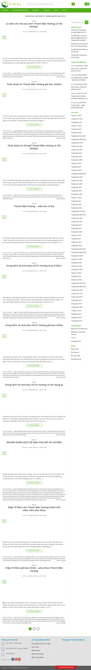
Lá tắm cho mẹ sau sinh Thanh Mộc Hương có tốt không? (34, 25)
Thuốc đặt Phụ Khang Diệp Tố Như (30, 560)
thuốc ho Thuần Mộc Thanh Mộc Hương (32, 136)
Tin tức (56, 10)
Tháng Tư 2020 (76, 273)
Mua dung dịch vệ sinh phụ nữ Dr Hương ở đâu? (19, 375)
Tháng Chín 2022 (76, 180)
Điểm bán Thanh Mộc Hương (78, 333)
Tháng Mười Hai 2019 (78, 283)
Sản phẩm (35, 10)
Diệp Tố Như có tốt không (24, 557)
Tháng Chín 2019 (76, 294)
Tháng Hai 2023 (76, 170)
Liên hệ (64, 10)
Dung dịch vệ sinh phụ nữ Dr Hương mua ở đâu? (34, 265)
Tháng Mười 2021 (77, 218)
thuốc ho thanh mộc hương (43, 134)
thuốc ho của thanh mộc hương (27, 134)
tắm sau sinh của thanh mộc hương (36, 75)
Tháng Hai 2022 (76, 204)
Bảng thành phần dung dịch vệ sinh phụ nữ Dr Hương (31, 431)
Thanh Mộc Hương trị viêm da (10, 254)
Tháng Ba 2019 (76, 314)
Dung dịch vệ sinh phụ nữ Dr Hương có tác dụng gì (34, 384)
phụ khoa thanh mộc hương (52, 375)
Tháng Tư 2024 (76, 126)
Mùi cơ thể (35, 647)
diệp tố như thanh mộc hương (57, 557)
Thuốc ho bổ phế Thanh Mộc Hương (41, 195)
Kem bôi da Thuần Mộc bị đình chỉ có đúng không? (79, 45)
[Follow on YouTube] (19, 659)
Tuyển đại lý (46, 10)
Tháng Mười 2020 (77, 256)
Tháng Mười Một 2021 (78, 215)
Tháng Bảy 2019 (76, 300)
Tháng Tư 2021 (76, 235)
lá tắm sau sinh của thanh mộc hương (17, 75)
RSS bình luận (75, 356)
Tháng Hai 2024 (76, 133)
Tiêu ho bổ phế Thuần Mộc (52, 197)
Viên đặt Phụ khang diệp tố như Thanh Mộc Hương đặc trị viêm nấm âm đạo (26, 500)
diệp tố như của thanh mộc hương (40, 557)
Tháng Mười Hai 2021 (78, 211)
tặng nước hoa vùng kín (13, 377)
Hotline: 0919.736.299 (66, 667)
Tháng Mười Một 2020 (78, 252)
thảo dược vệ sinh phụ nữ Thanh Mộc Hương (14, 435)
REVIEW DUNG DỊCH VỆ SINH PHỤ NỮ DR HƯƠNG (34, 442)
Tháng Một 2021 (76, 246)
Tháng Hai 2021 (76, 242)
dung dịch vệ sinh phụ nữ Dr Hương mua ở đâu (40, 314)
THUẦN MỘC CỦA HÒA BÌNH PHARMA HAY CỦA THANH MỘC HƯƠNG (79, 38)
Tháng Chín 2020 (76, 259)
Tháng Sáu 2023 (76, 157)
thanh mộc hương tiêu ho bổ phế (40, 132)
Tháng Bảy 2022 (76, 187)
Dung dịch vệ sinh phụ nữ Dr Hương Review (31, 494)
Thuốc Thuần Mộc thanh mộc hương (47, 256)
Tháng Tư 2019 (76, 311)
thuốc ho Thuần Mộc (15, 136)
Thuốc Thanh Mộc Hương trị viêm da (12, 256)
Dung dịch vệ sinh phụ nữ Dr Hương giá (47, 372)
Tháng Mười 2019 (77, 290)
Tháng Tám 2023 (76, 150)
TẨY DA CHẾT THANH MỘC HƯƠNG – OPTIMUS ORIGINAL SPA (79, 95)
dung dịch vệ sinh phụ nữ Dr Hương (53, 312)
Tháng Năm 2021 (77, 232)
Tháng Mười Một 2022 (78, 174)
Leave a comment (61, 77)
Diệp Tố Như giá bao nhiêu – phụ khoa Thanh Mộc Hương (34, 569)
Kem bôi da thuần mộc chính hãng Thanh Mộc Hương (31, 253)
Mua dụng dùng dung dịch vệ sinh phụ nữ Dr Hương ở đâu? (32, 318)
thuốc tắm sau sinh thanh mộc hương (12, 77)
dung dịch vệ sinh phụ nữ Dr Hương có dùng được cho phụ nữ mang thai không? (33, 492)
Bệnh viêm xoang (37, 654)
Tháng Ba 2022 (76, 201)
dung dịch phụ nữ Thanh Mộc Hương (41, 491)
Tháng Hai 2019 (76, 317)
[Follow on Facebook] (12, 659)
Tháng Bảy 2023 (76, 153)
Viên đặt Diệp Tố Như (45, 560)
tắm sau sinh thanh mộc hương (54, 75)
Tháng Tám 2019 (76, 297)
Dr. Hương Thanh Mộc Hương (25, 312)
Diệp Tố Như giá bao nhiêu (56, 617)
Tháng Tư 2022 (76, 198)
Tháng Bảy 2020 (76, 263)
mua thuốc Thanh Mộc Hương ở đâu (55, 253)
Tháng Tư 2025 (76, 115)
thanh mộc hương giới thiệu (20, 10)
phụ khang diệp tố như (38, 375)
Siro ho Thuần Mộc (26, 132)
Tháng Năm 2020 (77, 269)
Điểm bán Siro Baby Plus (79, 329)
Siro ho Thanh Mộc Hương (14, 132)
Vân (45, 31)
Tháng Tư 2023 (76, 163)
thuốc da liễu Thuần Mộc (56, 254)
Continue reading (34, 67)
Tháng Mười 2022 (77, 177)
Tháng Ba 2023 (76, 167)
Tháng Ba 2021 (76, 239)
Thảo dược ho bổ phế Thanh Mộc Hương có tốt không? (34, 147)
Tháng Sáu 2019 (76, 304)
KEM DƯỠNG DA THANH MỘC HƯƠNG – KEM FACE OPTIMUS (79, 77)
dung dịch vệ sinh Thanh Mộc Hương (18, 496)
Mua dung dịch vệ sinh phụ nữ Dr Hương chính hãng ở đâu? (44, 496)
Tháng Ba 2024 (76, 129)
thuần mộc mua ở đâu (43, 254)
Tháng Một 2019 (76, 321)
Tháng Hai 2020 (76, 280)
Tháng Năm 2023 (77, 160)
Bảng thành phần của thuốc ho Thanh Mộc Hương (30, 131)
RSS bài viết (75, 352)
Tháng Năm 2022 (77, 194)
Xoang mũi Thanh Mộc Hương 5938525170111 (78, 31)
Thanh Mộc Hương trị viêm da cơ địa (28, 254)
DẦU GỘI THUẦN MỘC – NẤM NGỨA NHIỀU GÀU (78, 105)
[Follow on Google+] (16, 659)
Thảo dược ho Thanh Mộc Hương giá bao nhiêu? (34, 84)
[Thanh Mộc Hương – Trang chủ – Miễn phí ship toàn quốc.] (12, 4)
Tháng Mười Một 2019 (78, 287)
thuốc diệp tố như (52, 621)
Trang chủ (5, 10)
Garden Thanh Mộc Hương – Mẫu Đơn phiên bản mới (79, 68)
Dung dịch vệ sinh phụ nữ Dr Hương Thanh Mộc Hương (36, 316)
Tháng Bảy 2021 (76, 225)
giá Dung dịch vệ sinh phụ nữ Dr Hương (32, 373)
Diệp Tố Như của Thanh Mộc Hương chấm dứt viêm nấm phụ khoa (34, 509)
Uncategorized (76, 341)
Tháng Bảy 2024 (76, 122)
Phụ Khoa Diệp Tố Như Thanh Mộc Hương (45, 558)
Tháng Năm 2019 (77, 307)
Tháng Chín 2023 (76, 146)
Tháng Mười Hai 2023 (78, 136)
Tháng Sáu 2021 (76, 228)
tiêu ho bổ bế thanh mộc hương (36, 197)
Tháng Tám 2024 (76, 119)
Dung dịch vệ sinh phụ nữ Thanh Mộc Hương (38, 433)
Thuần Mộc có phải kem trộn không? (79, 56)
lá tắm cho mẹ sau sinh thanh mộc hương (28, 73)
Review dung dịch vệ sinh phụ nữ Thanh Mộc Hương (35, 498)
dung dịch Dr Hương (38, 312)
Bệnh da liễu (36, 650)
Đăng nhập (74, 349)
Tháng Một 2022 (76, 208)
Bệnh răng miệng (37, 657)
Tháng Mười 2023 (77, 143)
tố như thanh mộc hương (13, 623)
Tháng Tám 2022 (76, 184)
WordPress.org (76, 359)
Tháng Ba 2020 (76, 276)
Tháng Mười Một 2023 (78, 139)
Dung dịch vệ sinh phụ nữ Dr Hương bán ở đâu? (15, 314)
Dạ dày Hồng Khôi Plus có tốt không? (79, 50)
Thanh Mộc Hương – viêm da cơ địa (34, 206)
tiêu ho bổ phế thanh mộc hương (51, 136)
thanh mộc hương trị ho (55, 132)
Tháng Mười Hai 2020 (78, 249)
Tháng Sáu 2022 (76, 191)
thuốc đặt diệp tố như (14, 560)
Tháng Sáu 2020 (76, 266)
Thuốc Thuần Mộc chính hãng (30, 256)
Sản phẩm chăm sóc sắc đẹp (41, 644)
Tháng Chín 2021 (76, 222)
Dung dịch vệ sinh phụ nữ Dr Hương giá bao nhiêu (34, 325)
